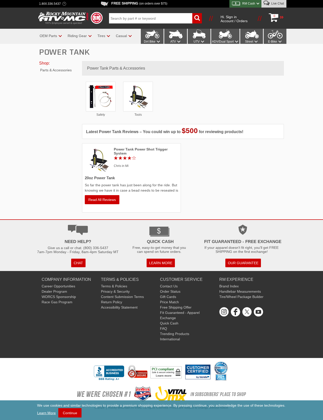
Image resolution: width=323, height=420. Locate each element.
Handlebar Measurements (240, 291)
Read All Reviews (102, 200)
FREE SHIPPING (139, 3)
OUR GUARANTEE (243, 263)
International (170, 339)
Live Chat (277, 3)
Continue (70, 413)
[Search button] (197, 18)
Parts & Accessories (56, 70)
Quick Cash (169, 323)
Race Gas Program (57, 302)
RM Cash (248, 3)
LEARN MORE (160, 263)
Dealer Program (54, 291)
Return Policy (111, 302)
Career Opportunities (58, 286)
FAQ (163, 328)
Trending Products (174, 334)
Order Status (170, 291)
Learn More (46, 413)
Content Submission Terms (122, 297)
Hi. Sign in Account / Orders (234, 19)
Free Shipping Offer (176, 307)
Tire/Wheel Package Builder (241, 297)
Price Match (169, 302)
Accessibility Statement (119, 307)
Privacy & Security (115, 291)
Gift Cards (168, 297)
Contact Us (169, 286)
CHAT (78, 263)
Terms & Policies (114, 286)
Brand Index (229, 286)
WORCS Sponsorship (59, 297)
